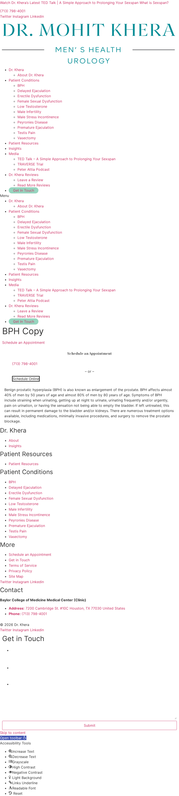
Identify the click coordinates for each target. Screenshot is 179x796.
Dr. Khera (16, 70)
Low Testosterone (32, 106)
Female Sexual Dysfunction (39, 101)
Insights (15, 148)
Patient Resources (23, 143)
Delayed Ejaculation (33, 91)
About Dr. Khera (30, 75)
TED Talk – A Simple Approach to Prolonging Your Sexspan (66, 159)
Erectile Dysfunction (34, 96)
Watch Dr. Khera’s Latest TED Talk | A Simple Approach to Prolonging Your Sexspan (69, 2)
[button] (89, 195)
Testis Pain (26, 132)
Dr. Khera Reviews (23, 174)
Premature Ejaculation (35, 127)
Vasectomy (26, 138)
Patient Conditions (24, 80)
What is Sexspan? (154, 2)
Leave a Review (30, 180)
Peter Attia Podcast (33, 169)
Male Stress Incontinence (38, 117)
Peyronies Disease (32, 122)
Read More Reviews (33, 185)
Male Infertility (29, 111)
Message (18, 684)
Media (14, 153)
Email (17, 668)
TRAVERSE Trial (30, 164)
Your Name (22, 650)
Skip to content (13, 732)
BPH (20, 85)
